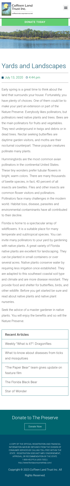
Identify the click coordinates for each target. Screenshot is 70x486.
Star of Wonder (16, 391)
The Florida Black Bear (21, 382)
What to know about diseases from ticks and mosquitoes (34, 355)
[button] (65, 7)
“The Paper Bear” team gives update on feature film (33, 370)
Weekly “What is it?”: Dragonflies (28, 344)
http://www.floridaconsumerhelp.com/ (35, 463)
